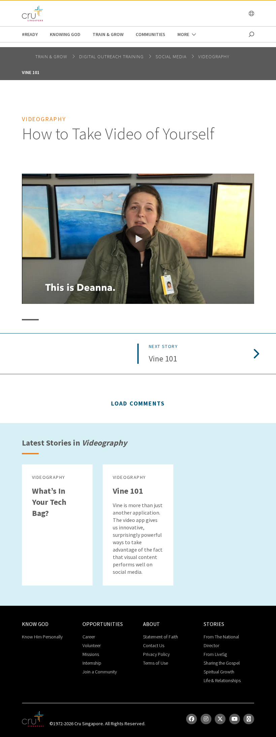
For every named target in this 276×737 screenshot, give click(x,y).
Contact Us (153, 645)
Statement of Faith (160, 637)
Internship (91, 663)
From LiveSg (215, 654)
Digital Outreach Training (112, 57)
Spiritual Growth (219, 672)
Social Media (172, 57)
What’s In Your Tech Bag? (49, 502)
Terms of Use (155, 663)
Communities (150, 34)
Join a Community (99, 672)
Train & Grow (108, 34)
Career (88, 637)
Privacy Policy (156, 654)
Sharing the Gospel (222, 663)
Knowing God (65, 34)
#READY (30, 34)
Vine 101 (30, 72)
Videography (214, 57)
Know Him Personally (42, 637)
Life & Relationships (222, 680)
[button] (138, 238)
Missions (90, 654)
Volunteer (91, 645)
